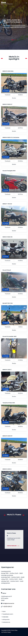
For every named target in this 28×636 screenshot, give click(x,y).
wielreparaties (6, 619)
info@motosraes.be (8, 603)
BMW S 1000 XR (7, 237)
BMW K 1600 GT (7, 104)
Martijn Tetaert (7, 632)
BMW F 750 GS (7, 203)
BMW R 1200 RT (7, 436)
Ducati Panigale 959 (9, 170)
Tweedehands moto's (7, 614)
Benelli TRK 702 (8, 303)
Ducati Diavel (7, 270)
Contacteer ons (6, 622)
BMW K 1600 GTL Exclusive (11, 137)
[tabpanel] (14, 25)
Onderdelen (5, 616)
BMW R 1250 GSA (8, 71)
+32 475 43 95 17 (7, 606)
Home (3, 611)
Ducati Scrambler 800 (9, 336)
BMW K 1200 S (7, 469)
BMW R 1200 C (7, 369)
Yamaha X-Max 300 (9, 402)
